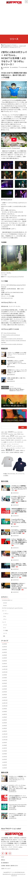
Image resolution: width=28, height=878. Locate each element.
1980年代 (11, 432)
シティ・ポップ (6, 446)
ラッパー (23, 448)
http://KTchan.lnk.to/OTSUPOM (16, 276)
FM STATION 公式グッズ (7, 600)
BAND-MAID (19, 432)
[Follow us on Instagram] (10, 853)
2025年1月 (4, 697)
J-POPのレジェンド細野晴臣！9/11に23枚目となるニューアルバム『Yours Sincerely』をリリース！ (16, 354)
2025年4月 (4, 689)
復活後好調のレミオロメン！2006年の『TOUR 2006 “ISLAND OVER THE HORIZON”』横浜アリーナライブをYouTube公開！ (19, 586)
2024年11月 (4, 703)
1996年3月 (4, 762)
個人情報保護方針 (5, 862)
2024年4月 (4, 722)
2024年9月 (4, 708)
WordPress (9, 874)
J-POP (3, 436)
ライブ (4, 627)
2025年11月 (4, 669)
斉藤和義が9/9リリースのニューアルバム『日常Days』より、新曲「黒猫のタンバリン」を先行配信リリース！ (17, 371)
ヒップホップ (18, 448)
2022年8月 (4, 753)
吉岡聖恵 (17, 450)
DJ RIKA (12, 388)
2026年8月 (4, 644)
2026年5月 (4, 652)
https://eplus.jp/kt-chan (7, 298)
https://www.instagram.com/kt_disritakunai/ (12, 338)
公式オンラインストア (5, 868)
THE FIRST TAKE (11, 438)
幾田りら (7, 452)
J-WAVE (7, 436)
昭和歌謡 (12, 452)
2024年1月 (4, 731)
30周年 (2, 432)
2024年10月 (4, 706)
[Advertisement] (14, 20)
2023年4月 (4, 751)
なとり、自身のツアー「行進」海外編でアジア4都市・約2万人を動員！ (19, 565)
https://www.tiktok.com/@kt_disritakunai (16, 340)
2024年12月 (4, 700)
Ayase (15, 432)
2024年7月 (4, 714)
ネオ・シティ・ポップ (5, 448)
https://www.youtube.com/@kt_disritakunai (11, 344)
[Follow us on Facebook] (2, 853)
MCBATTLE (13, 389)
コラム (4, 616)
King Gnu (20, 436)
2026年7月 (4, 646)
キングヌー (9, 444)
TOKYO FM (19, 438)
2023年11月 (4, 737)
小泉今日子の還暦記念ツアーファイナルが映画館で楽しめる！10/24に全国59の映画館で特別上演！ (18, 797)
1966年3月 (4, 765)
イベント (5, 624)
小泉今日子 (3, 452)
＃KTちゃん (21, 390)
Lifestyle (5, 605)
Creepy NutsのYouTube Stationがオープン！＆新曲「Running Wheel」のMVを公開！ (17, 806)
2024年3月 (4, 725)
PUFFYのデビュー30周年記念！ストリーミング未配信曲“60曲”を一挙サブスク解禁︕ (19, 531)
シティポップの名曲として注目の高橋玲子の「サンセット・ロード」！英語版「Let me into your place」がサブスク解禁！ (19, 554)
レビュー (5, 619)
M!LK (24, 436)
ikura (22, 434)
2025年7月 (4, 680)
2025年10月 (4, 672)
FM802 (19, 434)
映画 (4, 636)
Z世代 (18, 389)
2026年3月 (4, 658)
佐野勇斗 (3, 450)
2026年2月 (4, 660)
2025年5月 (4, 686)
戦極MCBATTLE (14, 390)
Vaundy (3, 440)
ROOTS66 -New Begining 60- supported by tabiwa (12, 608)
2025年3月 (4, 691)
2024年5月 (4, 720)
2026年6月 (4, 649)
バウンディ (12, 448)
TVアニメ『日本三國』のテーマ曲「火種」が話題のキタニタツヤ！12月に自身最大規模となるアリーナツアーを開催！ (19, 542)
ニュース (4, 622)
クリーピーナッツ (15, 444)
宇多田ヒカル (22, 450)
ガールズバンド (19, 442)
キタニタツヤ (3, 444)
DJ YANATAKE (18, 388)
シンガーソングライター (17, 446)
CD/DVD (5, 602)
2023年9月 (4, 742)
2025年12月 (4, 666)
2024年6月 (4, 717)
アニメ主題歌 (3, 442)
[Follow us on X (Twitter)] (6, 853)
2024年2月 (4, 728)
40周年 (5, 432)
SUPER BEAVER (4, 438)
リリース (11, 386)
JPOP (12, 436)
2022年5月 (4, 759)
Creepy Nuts (10, 434)
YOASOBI (7, 440)
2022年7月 (4, 756)
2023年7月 (4, 748)
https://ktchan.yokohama (10, 333)
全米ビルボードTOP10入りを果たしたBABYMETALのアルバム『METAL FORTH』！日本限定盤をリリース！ (19, 575)
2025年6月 (4, 683)
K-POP (16, 436)
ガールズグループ (10, 442)
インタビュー (6, 613)
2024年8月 (4, 711)
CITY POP (4, 434)
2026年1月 (4, 663)
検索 (22, 427)
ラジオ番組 (5, 630)
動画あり (22, 389)
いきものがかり (17, 440)
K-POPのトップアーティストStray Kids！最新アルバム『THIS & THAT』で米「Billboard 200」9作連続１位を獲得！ (18, 499)
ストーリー (4, 610)
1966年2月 (4, 767)
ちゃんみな (24, 440)
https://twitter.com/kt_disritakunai (11, 335)
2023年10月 (4, 739)
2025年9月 (4, 674)
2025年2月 (4, 694)
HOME (2, 857)
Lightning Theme (16, 874)
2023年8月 (4, 745)
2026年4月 (4, 655)
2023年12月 (4, 734)
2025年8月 (4, 677)
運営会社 (3, 859)
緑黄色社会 (16, 452)
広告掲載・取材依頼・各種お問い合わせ (9, 865)
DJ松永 (15, 434)
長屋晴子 (21, 452)
